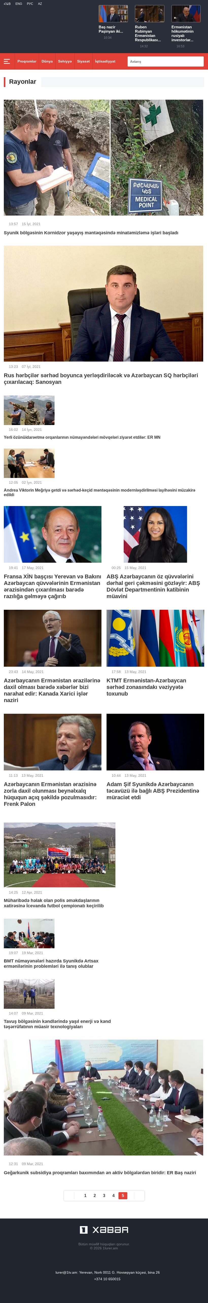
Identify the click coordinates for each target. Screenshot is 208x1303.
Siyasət (83, 61)
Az (40, 4)
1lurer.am (110, 1248)
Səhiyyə (65, 61)
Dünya (47, 61)
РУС (30, 4)
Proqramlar (27, 61)
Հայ (7, 4)
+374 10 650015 (107, 1279)
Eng (18, 4)
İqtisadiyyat (105, 61)
